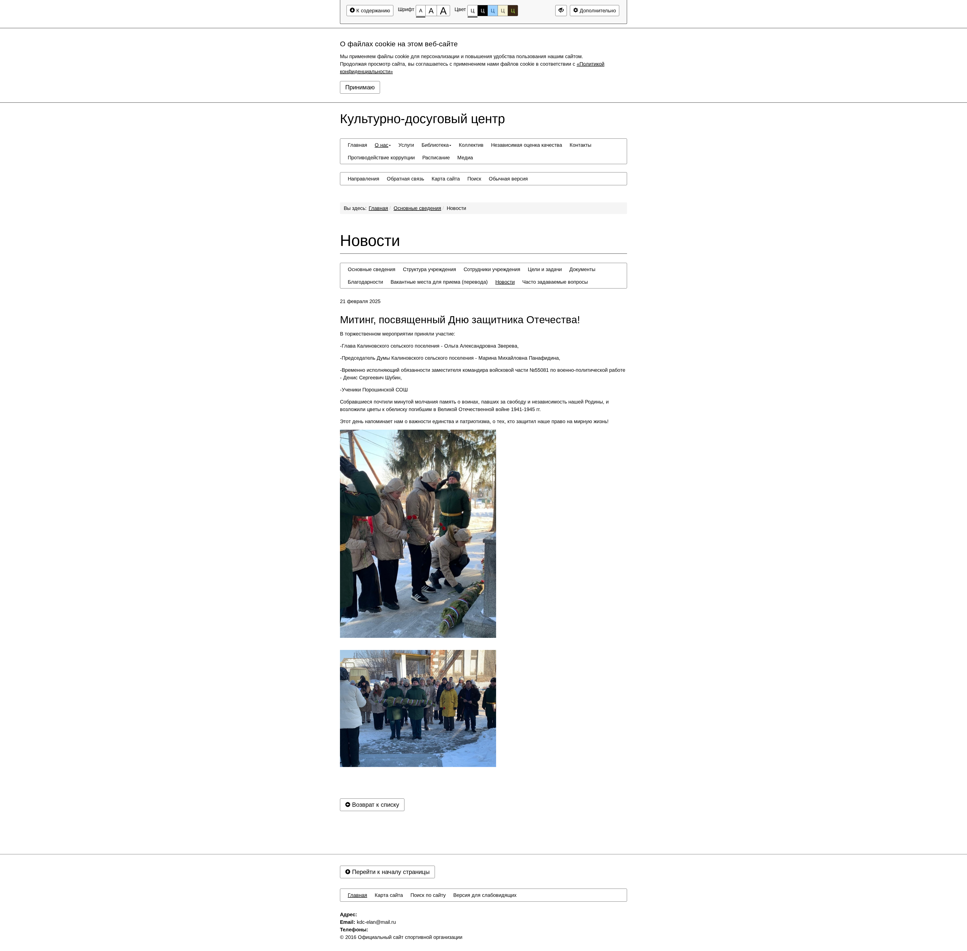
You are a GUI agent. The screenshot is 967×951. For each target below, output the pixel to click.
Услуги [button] (406, 145)
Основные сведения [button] (371, 269)
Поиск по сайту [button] (428, 895)
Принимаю (360, 87)
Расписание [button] (436, 157)
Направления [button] (363, 178)
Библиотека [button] (435, 145)
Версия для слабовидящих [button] (484, 895)
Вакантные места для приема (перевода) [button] (439, 282)
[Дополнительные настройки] (561, 10)
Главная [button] (357, 145)
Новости (456, 208)
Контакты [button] (580, 145)
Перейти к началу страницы (390, 871)
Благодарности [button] (365, 282)
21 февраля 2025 (360, 301)
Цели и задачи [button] (545, 269)
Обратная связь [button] (405, 178)
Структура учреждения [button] (429, 269)
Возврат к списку (374, 804)
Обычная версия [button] (508, 178)
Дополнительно (597, 10)
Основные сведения (417, 208)
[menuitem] (357, 145)
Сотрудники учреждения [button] (492, 269)
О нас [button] (381, 145)
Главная (378, 208)
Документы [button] (582, 269)
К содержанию (372, 10)
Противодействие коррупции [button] (381, 157)
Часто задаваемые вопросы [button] (555, 282)
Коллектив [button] (471, 145)
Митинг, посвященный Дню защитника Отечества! (460, 319)
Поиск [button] (474, 178)
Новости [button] (505, 282)
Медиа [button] (465, 157)
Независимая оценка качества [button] (526, 145)
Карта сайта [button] (446, 178)
